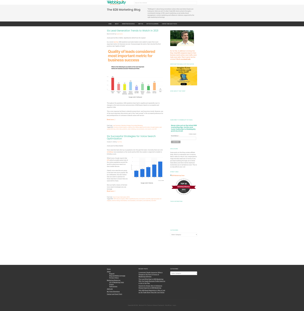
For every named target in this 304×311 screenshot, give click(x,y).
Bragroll (111, 273)
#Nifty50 (110, 289)
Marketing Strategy (126, 125)
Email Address (175, 136)
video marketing (132, 129)
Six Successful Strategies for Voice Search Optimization (131, 137)
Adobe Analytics (123, 127)
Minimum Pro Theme (145, 305)
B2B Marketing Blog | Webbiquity (119, 2)
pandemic (124, 129)
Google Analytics (155, 127)
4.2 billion (110, 152)
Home (109, 269)
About (109, 271)
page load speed (155, 198)
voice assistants (140, 129)
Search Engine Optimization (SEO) (121, 197)
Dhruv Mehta (136, 127)
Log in (174, 305)
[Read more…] (111, 119)
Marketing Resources (113, 280)
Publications (113, 286)
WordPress (168, 305)
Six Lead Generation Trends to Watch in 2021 (132, 30)
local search (142, 198)
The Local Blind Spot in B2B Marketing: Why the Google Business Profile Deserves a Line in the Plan (152, 281)
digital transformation (144, 127)
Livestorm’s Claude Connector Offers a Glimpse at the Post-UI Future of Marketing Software (150, 274)
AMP (115, 198)
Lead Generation (117, 125)
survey (116, 42)
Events (111, 284)
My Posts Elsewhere (113, 291)
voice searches (147, 200)
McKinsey (113, 129)
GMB (126, 198)
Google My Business (133, 198)
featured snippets (120, 198)
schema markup (116, 200)
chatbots (130, 127)
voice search (148, 129)
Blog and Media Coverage (117, 276)
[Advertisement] (183, 105)
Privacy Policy (114, 278)
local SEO (148, 198)
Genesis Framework (158, 305)
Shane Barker (123, 200)
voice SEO (154, 129)
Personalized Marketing (137, 125)
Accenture (116, 127)
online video (119, 129)
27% (108, 160)
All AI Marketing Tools (116, 282)
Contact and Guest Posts (114, 294)
